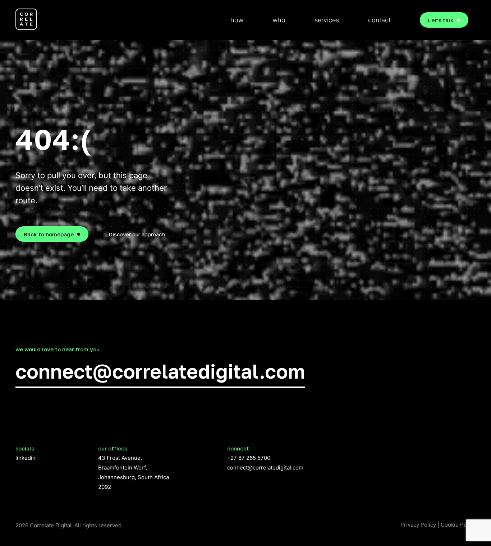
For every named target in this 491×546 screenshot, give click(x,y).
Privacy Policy (418, 524)
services (327, 20)
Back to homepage (49, 234)
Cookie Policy (458, 524)
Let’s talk (441, 20)
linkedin (25, 457)
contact (379, 20)
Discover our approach (137, 234)
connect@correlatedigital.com (160, 371)
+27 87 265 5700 (248, 457)
